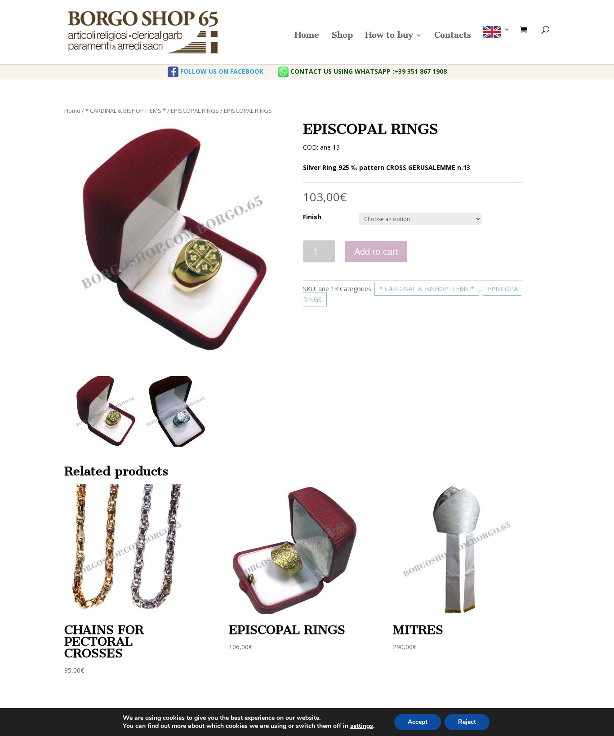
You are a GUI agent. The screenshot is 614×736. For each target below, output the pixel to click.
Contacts (452, 36)
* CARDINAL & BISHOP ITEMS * (125, 110)
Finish (312, 217)
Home (306, 36)
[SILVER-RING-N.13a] (176, 411)
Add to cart (376, 252)
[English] (496, 45)
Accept (417, 722)
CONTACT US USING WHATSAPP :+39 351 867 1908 (368, 71)
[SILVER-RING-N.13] (106, 411)
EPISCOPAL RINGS (195, 110)
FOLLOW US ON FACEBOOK (220, 71)
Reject (467, 722)
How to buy (389, 36)
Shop (342, 36)
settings (361, 726)
